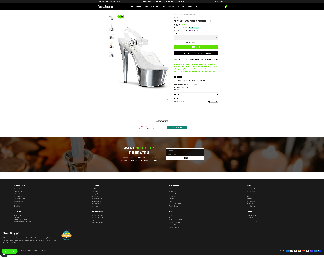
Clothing (138, 7)
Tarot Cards (95, 191)
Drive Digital (43, 250)
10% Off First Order (97, 215)
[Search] (217, 7)
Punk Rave (172, 199)
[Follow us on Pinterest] (252, 221)
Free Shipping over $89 (198, 59)
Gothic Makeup (18, 191)
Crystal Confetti (96, 201)
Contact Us (223, 1)
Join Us (185, 158)
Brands (190, 7)
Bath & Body (181, 7)
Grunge (249, 196)
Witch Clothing (251, 201)
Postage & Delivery (97, 222)
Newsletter (250, 217)
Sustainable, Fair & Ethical (176, 220)
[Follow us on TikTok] (254, 221)
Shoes (146, 7)
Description (178, 77)
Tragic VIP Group (251, 215)
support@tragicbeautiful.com (22, 221)
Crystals (94, 189)
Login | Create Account (98, 217)
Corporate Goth (251, 189)
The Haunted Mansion (175, 203)
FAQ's (170, 217)
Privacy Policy (173, 225)
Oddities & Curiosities (20, 194)
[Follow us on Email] (257, 221)
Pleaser (176, 17)
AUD (216, 1)
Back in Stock (18, 189)
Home (163, 7)
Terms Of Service (174, 227)
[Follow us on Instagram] (249, 221)
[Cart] (225, 7)
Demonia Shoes (173, 194)
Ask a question (214, 102)
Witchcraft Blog (96, 203)
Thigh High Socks (19, 203)
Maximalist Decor (19, 196)
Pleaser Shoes (173, 206)
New (132, 7)
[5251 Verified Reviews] (65, 230)
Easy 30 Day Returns (212, 59)
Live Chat (16, 217)
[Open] (4, 254)
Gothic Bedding (18, 201)
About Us (171, 215)
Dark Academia (251, 191)
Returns (177, 99)
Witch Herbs (95, 196)
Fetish (248, 194)
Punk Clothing (251, 206)
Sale (196, 7)
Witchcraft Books (97, 199)
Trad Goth (249, 199)
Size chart (192, 42)
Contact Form (18, 215)
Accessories (155, 7)
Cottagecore (250, 203)
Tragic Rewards (96, 220)
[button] (196, 30)
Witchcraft (171, 7)
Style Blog (17, 206)
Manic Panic (172, 196)
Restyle (171, 201)
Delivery (177, 95)
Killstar (171, 189)
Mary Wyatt (172, 191)
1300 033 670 (22, 219)
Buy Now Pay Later (174, 222)
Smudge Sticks (96, 194)
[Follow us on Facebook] (247, 221)
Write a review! (177, 127)
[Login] (222, 7)
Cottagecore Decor (19, 199)
